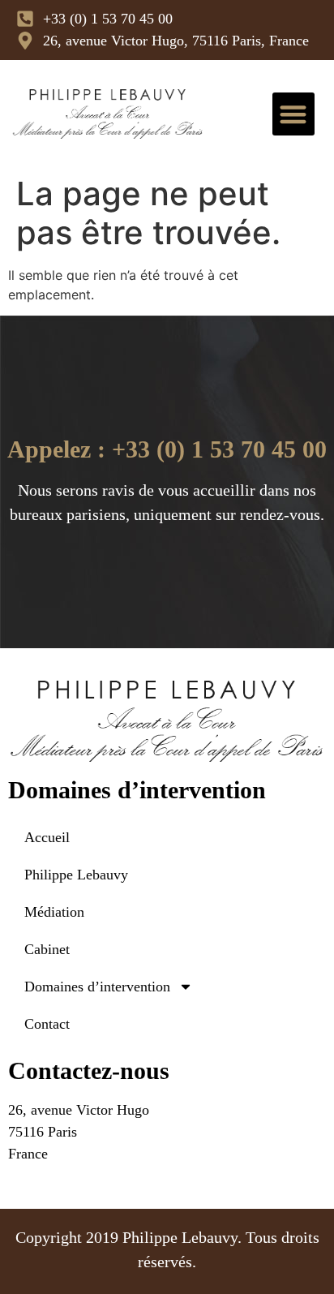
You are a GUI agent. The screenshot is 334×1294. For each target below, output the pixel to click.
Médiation (54, 912)
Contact (47, 1024)
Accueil (47, 837)
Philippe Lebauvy (76, 874)
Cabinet (47, 949)
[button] (293, 113)
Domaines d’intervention (97, 986)
